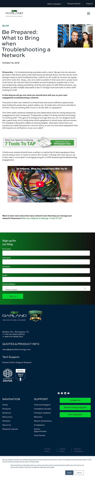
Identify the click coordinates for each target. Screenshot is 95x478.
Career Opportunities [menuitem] (40, 430)
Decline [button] (79, 473)
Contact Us (75, 400)
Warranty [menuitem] (38, 417)
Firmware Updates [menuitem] (42, 413)
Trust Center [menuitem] (39, 435)
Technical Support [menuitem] (42, 405)
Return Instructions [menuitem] (43, 421)
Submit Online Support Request (17, 362)
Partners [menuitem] (6, 421)
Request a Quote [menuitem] (10, 429)
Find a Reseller (75, 415)
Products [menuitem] (6, 409)
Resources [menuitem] (7, 417)
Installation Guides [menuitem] (42, 409)
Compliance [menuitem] (39, 425)
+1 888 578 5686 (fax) (12, 336)
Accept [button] (69, 473)
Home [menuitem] (5, 405)
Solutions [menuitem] (6, 413)
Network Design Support (75, 407)
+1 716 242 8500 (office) (13, 334)
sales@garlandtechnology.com (16, 349)
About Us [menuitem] (6, 425)
